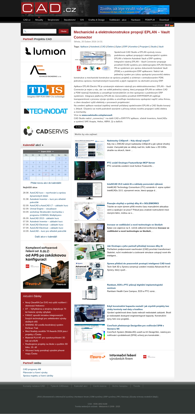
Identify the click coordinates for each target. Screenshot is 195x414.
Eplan (118, 46)
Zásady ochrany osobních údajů (143, 397)
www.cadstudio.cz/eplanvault (97, 115)
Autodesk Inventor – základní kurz (46, 221)
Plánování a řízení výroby (35, 372)
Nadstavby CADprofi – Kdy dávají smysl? (128, 140)
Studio (154, 46)
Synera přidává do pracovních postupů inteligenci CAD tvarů (138, 263)
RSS (40, 397)
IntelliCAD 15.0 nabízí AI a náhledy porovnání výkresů (135, 184)
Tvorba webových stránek (86, 406)
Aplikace (84, 46)
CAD (103, 46)
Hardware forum (82, 397)
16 (65, 166)
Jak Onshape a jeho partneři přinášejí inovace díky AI (135, 246)
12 (39, 166)
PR (118, 397)
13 (46, 166)
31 (26, 178)
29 (59, 174)
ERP (125, 46)
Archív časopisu (120, 386)
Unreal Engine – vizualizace (43, 208)
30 (65, 174)
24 (26, 174)
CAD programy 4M (32, 369)
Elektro (110, 46)
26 (39, 174)
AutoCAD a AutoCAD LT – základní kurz (49, 205)
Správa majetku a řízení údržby (38, 375)
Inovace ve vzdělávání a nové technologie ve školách (135, 224)
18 (33, 170)
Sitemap (124, 397)
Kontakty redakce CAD (34, 386)
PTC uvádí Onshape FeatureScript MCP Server (131, 162)
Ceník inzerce (99, 386)
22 (59, 170)
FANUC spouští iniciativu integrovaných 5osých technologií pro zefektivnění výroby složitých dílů (45, 318)
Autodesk (94, 46)
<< (39, 152)
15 (59, 166)
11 (33, 166)
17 (26, 170)
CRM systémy (96, 397)
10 (26, 166)
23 (65, 170)
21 (52, 170)
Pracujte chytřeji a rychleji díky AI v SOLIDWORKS (133, 203)
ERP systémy (110, 397)
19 (39, 170)
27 (46, 174)
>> (52, 152)
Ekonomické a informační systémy (58, 397)
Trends (136, 386)
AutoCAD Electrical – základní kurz (46, 224)
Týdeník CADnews (59, 386)
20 (46, 170)
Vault (161, 46)
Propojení (144, 46)
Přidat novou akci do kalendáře (46, 183)
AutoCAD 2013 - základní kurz (44, 218)
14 (52, 166)
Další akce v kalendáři (46, 236)
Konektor (133, 46)
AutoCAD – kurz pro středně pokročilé (48, 231)
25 (33, 174)
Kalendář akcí (80, 386)
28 (52, 174)
